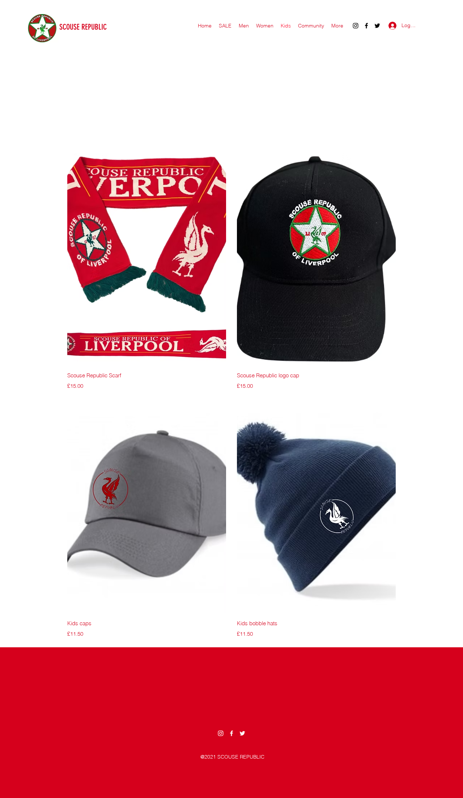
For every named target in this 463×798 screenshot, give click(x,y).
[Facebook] (366, 25)
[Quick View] (146, 259)
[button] (311, 25)
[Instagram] (355, 25)
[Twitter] (377, 25)
